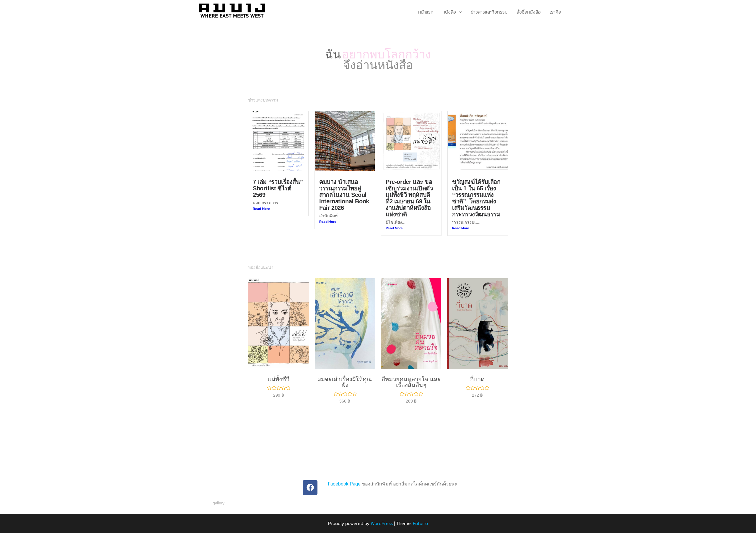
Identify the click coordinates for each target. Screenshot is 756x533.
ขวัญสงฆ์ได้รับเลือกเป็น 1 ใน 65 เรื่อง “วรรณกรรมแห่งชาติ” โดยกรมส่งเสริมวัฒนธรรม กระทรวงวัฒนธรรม (476, 190)
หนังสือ (449, 11)
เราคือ (555, 11)
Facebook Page (344, 476)
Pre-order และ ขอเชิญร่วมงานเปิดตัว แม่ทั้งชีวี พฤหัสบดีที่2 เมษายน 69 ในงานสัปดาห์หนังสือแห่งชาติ (409, 190)
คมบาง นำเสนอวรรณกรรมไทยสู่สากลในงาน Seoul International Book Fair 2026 (344, 187)
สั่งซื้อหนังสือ (529, 11)
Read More (261, 201)
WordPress (382, 515)
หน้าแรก (426, 11)
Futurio (420, 515)
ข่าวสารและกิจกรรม (489, 11)
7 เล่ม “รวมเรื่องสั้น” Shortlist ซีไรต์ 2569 (278, 180)
